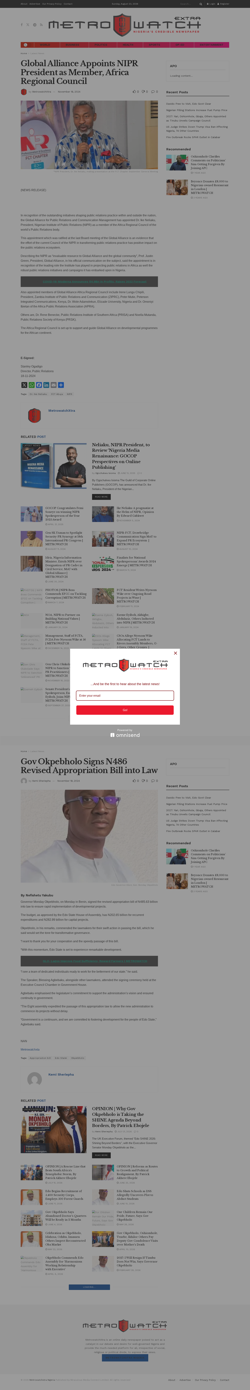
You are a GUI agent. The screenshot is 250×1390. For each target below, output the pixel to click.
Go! (125, 710)
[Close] (175, 653)
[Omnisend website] (125, 733)
